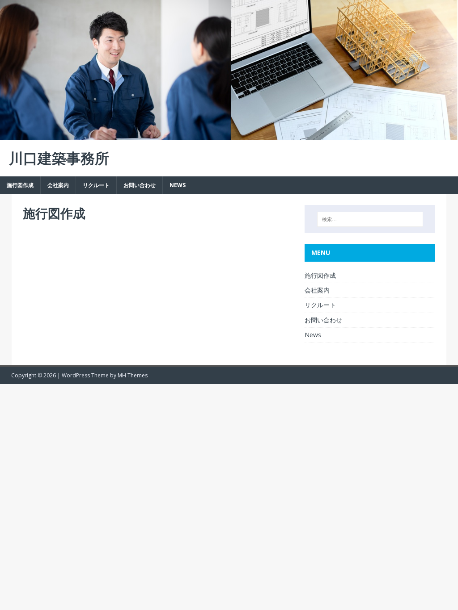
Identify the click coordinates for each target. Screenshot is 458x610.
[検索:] (370, 219)
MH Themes (133, 375)
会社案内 (58, 185)
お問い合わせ (139, 185)
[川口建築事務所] (229, 134)
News (178, 185)
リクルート (96, 185)
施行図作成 (20, 185)
